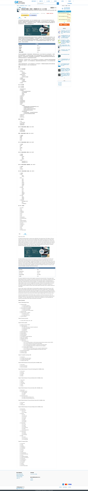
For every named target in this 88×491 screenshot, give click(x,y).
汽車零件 (29, 5)
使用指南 (55, 1)
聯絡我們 (69, 1)
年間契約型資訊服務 (19, 476)
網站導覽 (69, 487)
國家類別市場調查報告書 (20, 475)
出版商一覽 (40, 1)
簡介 (20, 233)
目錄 (25, 17)
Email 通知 (48, 1)
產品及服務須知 (65, 487)
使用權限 (60, 84)
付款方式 (60, 85)
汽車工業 (26, 5)
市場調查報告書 (22, 5)
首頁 (18, 5)
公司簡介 (62, 1)
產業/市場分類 (34, 1)
